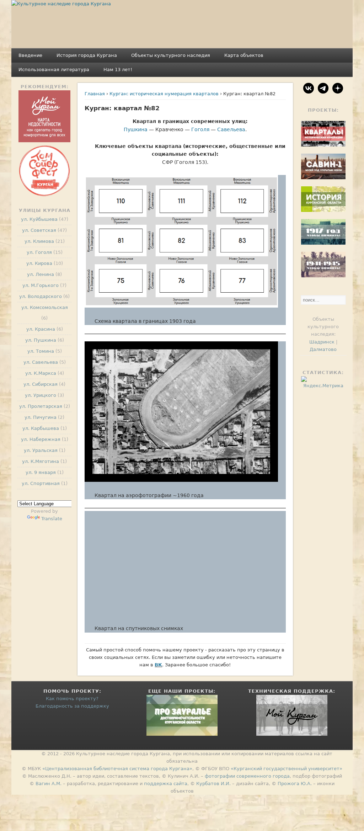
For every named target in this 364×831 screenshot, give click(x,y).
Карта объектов (243, 55)
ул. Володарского (40, 296)
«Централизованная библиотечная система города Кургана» (117, 768)
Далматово (323, 349)
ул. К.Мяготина (40, 461)
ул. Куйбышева (39, 219)
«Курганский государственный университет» (286, 768)
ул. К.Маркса (40, 373)
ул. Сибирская (40, 384)
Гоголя (200, 129)
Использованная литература (53, 69)
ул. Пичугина (41, 417)
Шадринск (321, 342)
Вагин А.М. (48, 783)
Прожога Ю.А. (295, 783)
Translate (51, 518)
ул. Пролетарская (40, 406)
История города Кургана (87, 55)
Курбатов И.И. (213, 783)
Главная (95, 93)
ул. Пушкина (40, 340)
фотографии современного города (247, 776)
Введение (30, 55)
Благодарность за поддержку (72, 706)
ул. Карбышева (40, 428)
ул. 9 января (41, 472)
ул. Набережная (40, 439)
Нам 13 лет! (117, 69)
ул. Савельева (40, 362)
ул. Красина (40, 329)
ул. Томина (40, 351)
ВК (158, 664)
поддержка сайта (165, 783)
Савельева (231, 129)
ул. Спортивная (41, 483)
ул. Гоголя (39, 252)
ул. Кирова (39, 263)
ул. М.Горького (40, 285)
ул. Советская (39, 230)
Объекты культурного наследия (170, 55)
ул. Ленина (40, 274)
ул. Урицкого (40, 395)
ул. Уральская (41, 450)
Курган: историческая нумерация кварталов (164, 93)
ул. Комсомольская (44, 307)
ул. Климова (39, 241)
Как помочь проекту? (72, 698)
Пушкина (136, 129)
